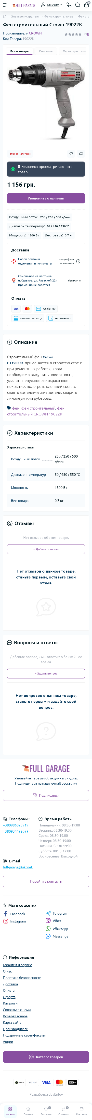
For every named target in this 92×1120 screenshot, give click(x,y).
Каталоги (10, 1003)
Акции (8, 1042)
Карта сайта (12, 1022)
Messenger (61, 936)
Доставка (10, 984)
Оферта (9, 997)
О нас (7, 971)
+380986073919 (15, 825)
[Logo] (24, 5)
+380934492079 (15, 831)
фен (15, 408)
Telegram (60, 913)
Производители (15, 1029)
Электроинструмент (25, 16)
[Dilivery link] (78, 261)
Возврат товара (15, 1016)
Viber (57, 921)
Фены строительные (58, 16)
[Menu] (5, 5)
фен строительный (38, 408)
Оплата (8, 990)
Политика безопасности (22, 978)
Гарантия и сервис (17, 965)
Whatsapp (60, 929)
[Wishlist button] (71, 154)
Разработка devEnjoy (46, 1094)
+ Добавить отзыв (46, 549)
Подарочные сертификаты (24, 1035)
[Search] (77, 4)
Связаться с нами (17, 1010)
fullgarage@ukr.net (18, 867)
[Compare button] (81, 154)
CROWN (35, 33)
